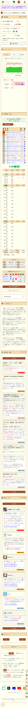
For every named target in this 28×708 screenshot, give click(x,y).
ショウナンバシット (15, 132)
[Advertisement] (14, 99)
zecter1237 (6, 279)
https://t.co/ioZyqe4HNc (10, 604)
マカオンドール (14, 144)
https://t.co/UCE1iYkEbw (10, 526)
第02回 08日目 (8, 21)
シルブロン (13, 155)
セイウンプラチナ (14, 153)
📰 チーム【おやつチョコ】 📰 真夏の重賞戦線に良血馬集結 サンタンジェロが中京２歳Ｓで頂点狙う (14, 7)
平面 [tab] (14, 54)
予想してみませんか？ (14, 290)
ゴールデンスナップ (15, 134)
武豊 (25, 155)
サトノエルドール (14, 146)
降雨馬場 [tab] (21, 54)
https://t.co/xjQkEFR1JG (10, 584)
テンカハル (13, 162)
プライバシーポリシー (14, 692)
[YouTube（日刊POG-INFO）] (19, 688)
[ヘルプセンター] (24, 688)
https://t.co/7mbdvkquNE (11, 586)
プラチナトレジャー (15, 139)
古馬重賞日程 (14, 43)
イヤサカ (12, 158)
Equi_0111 (5, 276)
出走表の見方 (7, 296)
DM (12, 699)
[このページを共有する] (2, 704)
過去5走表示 (8, 124)
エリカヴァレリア (14, 141)
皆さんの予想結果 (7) (14, 286)
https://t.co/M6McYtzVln (10, 564)
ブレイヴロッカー (14, 151)
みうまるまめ (6, 281)
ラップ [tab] (6, 54)
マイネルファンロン (15, 160)
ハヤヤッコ (13, 137)
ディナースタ (13, 148)
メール (18, 699)
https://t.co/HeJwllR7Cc (10, 566)
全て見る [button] (14, 358)
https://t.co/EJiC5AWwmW (11, 620)
